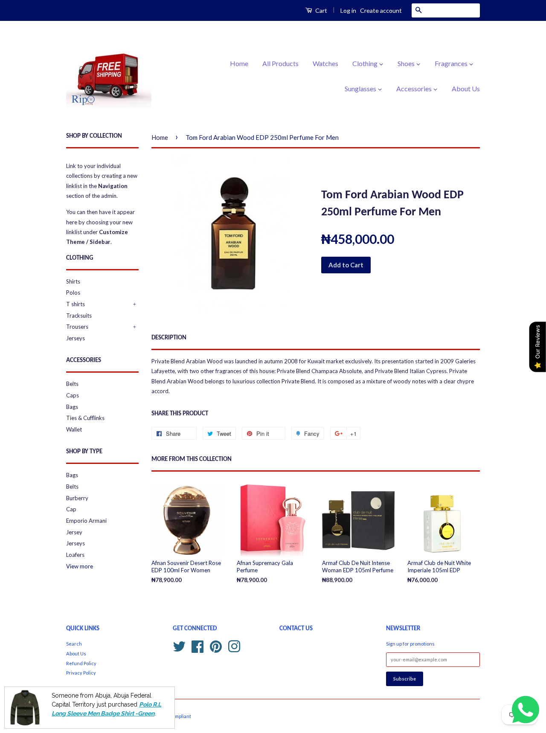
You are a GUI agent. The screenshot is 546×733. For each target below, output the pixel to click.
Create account (381, 10)
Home (239, 63)
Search (74, 643)
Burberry (77, 498)
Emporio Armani (86, 520)
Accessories (414, 88)
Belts (72, 383)
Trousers (77, 326)
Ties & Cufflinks (85, 417)
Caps (72, 395)
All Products (280, 63)
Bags (72, 406)
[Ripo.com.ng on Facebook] (197, 645)
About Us (466, 88)
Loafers (75, 554)
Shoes (407, 63)
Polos (73, 292)
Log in (348, 10)
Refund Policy (81, 663)
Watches (325, 63)
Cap (71, 509)
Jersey (74, 532)
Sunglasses (361, 88)
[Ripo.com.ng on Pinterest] (215, 645)
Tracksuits (79, 315)
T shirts (75, 304)
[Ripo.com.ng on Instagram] (234, 645)
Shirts (73, 281)
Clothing (365, 63)
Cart (320, 10)
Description (168, 338)
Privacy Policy (81, 672)
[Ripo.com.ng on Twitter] (179, 645)
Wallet (74, 429)
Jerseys (75, 338)
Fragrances (452, 63)
